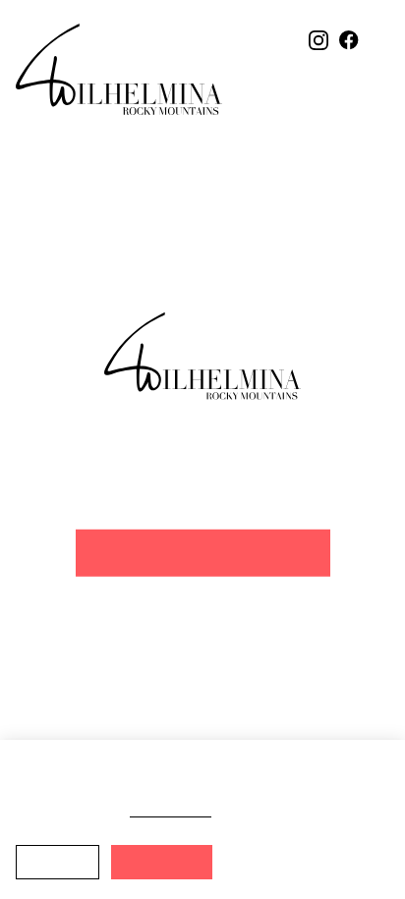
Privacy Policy (179, 810)
